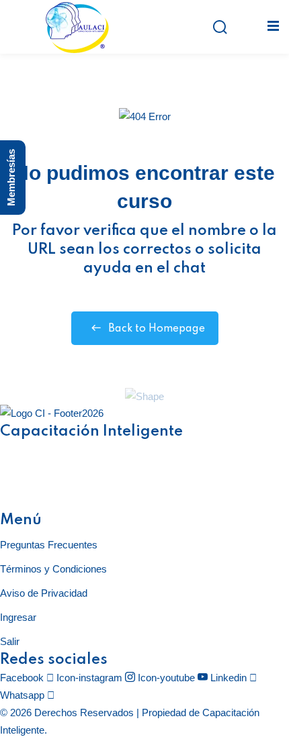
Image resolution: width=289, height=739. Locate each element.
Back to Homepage (156, 329)
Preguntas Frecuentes (48, 544)
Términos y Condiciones (53, 569)
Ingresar (18, 617)
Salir (9, 641)
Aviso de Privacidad (43, 593)
